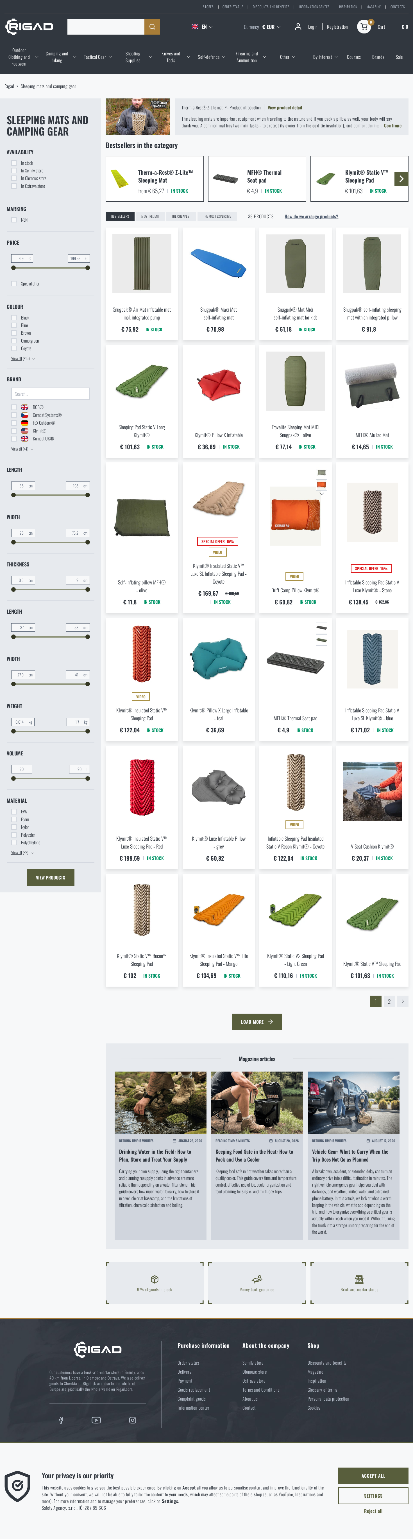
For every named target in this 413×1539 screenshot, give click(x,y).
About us (250, 1398)
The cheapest (181, 216)
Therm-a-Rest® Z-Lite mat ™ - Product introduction (221, 107)
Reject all (373, 1511)
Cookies (314, 1407)
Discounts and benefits (271, 6)
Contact (249, 1407)
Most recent (150, 216)
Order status (233, 6)
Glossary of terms (323, 1389)
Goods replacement (194, 1389)
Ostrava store (253, 1380)
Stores (208, 6)
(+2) (20, 852)
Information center (314, 6)
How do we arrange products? (311, 216)
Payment (185, 1380)
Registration (337, 26)
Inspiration (348, 6)
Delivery (184, 1371)
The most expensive (217, 216)
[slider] (13, 268)
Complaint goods (192, 1398)
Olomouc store (254, 1371)
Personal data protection (329, 1398)
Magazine (374, 6)
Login (312, 26)
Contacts (398, 6)
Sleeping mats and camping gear (48, 86)
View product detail (285, 107)
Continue (393, 125)
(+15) (21, 358)
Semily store (253, 1362)
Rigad (9, 86)
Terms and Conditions (261, 1389)
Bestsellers (120, 216)
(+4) (20, 449)
